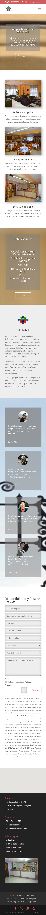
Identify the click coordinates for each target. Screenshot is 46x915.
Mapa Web (32, 901)
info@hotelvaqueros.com (16, 828)
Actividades (11, 898)
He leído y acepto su (19, 683)
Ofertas (20, 895)
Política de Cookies (14, 847)
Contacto (23, 56)
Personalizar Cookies (14, 851)
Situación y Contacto (15, 901)
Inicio (11, 895)
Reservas (30, 895)
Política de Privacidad (17, 757)
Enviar (35, 690)
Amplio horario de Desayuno (23, 30)
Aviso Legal (10, 840)
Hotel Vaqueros (23, 239)
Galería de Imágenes (28, 898)
